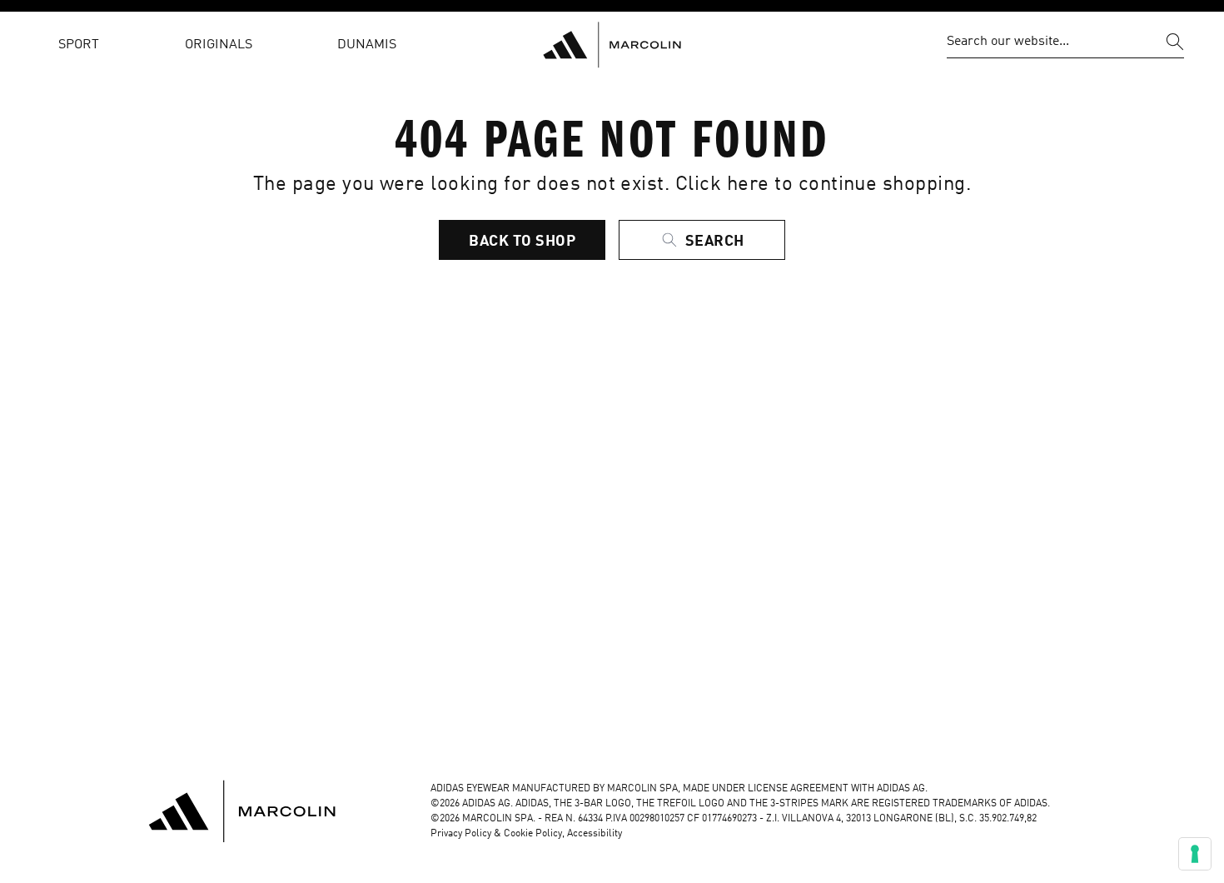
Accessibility (594, 834)
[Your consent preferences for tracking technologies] (1195, 854)
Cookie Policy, (535, 834)
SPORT (78, 45)
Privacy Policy (460, 834)
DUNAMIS (366, 45)
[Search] (1175, 41)
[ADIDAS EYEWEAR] (612, 45)
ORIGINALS (218, 45)
